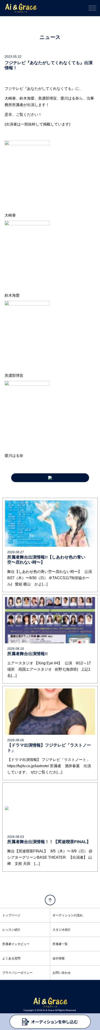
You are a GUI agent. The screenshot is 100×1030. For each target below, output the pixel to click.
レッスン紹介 (11, 929)
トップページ (11, 915)
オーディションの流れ (68, 915)
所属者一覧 (60, 944)
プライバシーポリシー (17, 972)
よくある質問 (11, 958)
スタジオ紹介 (62, 929)
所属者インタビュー (16, 944)
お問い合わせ (62, 972)
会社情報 (59, 958)
